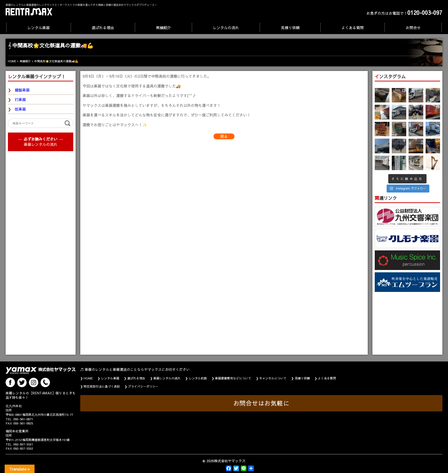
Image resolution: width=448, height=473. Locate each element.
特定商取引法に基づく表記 (102, 386)
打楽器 (20, 99)
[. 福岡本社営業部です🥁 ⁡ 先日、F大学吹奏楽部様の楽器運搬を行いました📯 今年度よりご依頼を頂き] (416, 95)
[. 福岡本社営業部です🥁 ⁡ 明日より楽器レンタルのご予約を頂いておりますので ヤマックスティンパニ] (433, 95)
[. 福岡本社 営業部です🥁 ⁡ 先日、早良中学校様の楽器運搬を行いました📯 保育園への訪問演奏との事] (433, 129)
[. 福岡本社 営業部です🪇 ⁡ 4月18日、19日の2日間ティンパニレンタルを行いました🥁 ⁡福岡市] (416, 112)
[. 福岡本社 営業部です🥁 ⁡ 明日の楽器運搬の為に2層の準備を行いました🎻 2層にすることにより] (433, 112)
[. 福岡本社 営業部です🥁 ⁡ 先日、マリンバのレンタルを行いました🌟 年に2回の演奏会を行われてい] (382, 129)
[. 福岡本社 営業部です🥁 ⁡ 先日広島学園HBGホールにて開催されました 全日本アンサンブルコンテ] (382, 146)
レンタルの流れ (226, 27)
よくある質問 (352, 27)
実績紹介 (163, 27)
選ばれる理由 (103, 27)
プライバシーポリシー (143, 386)
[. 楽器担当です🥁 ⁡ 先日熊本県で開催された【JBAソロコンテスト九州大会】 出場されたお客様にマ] (416, 146)
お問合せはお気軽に (261, 403)
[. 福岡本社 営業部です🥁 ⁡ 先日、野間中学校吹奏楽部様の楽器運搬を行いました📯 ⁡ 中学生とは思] (416, 129)
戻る (224, 136)
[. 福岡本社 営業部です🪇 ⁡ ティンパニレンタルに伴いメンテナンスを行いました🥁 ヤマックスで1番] (399, 146)
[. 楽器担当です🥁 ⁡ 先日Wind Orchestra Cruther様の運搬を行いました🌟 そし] (433, 146)
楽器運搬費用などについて (233, 378)
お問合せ (413, 27)
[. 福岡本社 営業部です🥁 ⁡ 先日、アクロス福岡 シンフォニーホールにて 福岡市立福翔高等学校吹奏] (399, 129)
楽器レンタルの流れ (40, 144)
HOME (88, 378)
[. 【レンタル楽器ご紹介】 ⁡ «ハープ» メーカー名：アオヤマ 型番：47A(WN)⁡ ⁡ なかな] (433, 163)
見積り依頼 (290, 27)
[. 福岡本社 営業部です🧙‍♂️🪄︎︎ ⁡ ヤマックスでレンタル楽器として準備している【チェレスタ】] (382, 112)
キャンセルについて (273, 378)
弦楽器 (20, 109)
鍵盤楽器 (22, 89)
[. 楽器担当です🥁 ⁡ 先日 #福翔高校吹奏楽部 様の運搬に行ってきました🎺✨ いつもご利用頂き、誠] (382, 163)
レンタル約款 (198, 378)
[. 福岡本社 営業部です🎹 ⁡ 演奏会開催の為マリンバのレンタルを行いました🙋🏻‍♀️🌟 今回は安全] (399, 95)
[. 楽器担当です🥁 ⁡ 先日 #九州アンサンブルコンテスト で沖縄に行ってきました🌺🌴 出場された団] (399, 163)
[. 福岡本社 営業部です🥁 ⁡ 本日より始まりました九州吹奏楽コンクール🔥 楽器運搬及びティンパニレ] (382, 95)
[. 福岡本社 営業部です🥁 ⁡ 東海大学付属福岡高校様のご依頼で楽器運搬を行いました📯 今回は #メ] (399, 112)
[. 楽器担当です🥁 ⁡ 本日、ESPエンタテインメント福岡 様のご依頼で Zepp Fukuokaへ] (416, 163)
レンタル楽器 (38, 27)
